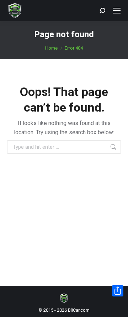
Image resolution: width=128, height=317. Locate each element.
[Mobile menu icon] (116, 10)
